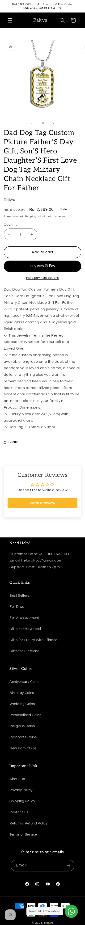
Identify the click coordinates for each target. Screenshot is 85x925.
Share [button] (13, 442)
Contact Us (18, 812)
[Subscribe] (68, 865)
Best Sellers (19, 595)
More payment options (42, 277)
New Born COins (23, 748)
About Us (17, 779)
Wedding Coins (22, 704)
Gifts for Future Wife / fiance (33, 640)
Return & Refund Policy (28, 823)
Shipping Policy (22, 801)
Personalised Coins (25, 715)
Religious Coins (22, 726)
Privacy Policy (21, 790)
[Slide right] (53, 123)
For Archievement (24, 618)
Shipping (30, 216)
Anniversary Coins (24, 682)
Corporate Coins (23, 737)
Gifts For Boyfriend (25, 629)
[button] (9, 20)
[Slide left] (32, 123)
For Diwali (17, 606)
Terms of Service (23, 834)
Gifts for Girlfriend (24, 651)
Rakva (48, 922)
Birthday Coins (21, 693)
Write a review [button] (42, 503)
